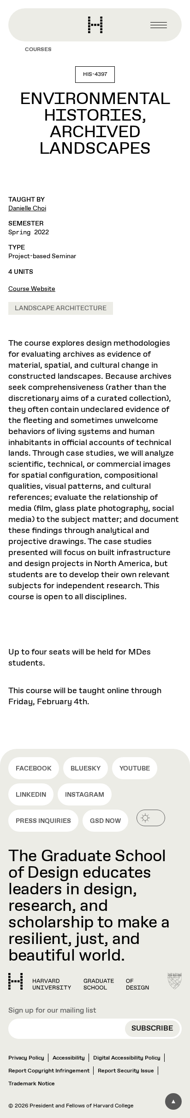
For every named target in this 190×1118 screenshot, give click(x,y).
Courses (38, 49)
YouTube (134, 769)
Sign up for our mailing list (52, 1010)
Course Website (31, 289)
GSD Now (105, 821)
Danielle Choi (27, 208)
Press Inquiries (43, 821)
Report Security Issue (126, 1071)
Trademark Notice (31, 1084)
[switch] (151, 818)
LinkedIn (31, 795)
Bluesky (86, 769)
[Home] (78, 981)
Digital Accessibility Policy (126, 1058)
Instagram (84, 795)
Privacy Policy (26, 1058)
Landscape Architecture (61, 308)
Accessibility (69, 1058)
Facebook (34, 769)
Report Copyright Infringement (48, 1071)
